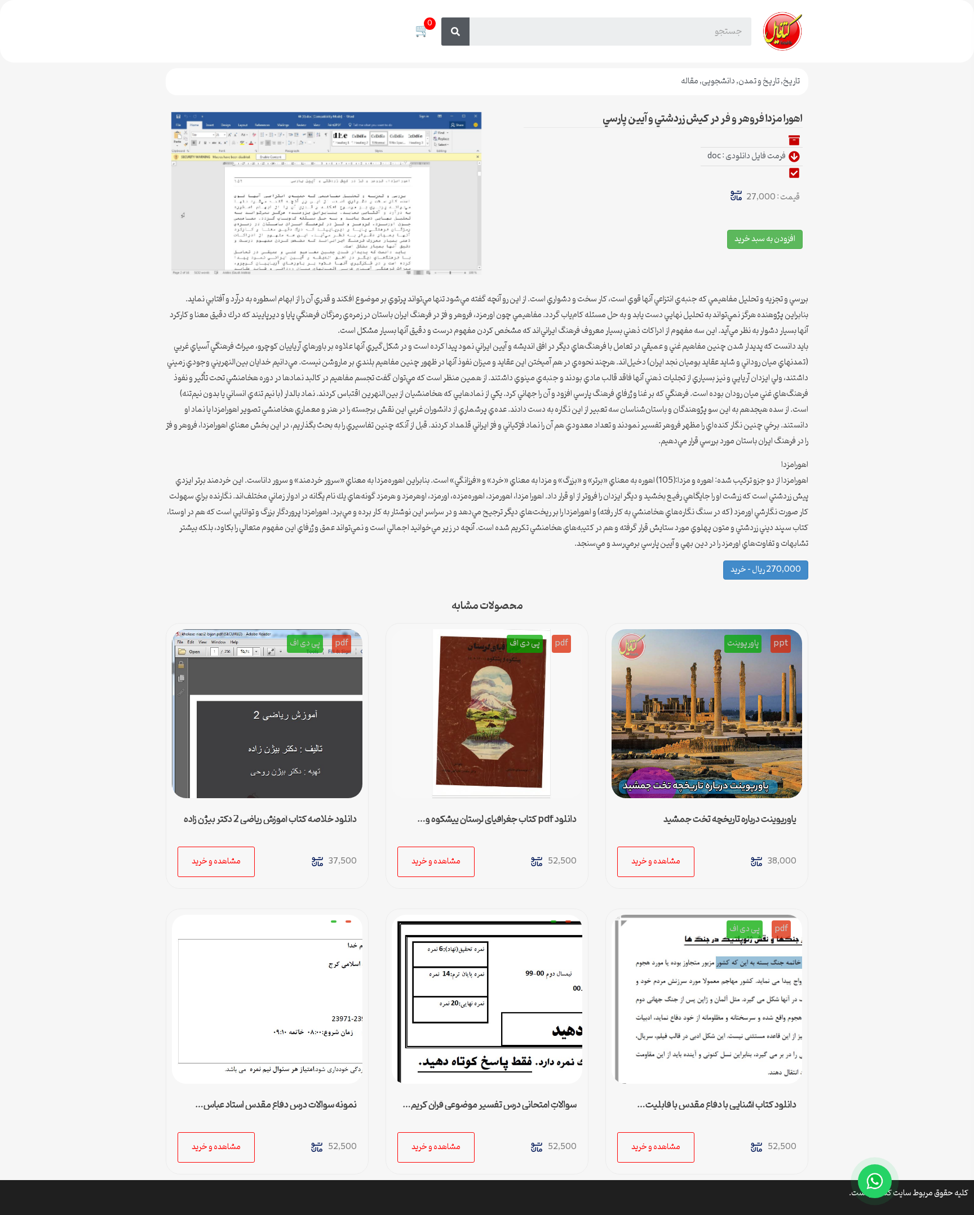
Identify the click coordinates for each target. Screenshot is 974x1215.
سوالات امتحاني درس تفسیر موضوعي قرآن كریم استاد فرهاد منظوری (494, 1109)
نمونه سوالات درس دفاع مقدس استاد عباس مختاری (280, 1109)
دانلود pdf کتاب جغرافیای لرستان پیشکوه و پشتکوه (501, 824)
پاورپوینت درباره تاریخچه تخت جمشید (729, 819)
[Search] (455, 31)
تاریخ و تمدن (759, 81)
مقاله (689, 81)
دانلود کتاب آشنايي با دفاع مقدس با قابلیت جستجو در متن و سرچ (720, 1109)
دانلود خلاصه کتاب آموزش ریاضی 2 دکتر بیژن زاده (270, 819)
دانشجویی (718, 81)
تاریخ (791, 81)
